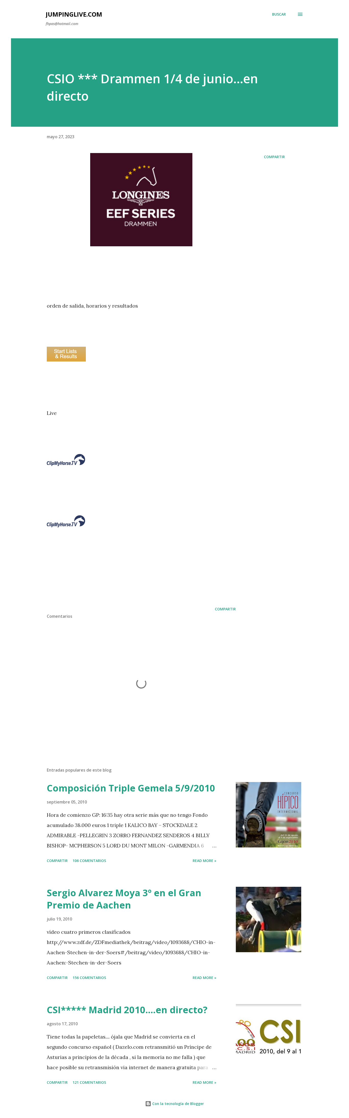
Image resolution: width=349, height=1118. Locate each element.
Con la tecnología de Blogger (177, 1103)
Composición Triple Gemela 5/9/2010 (131, 788)
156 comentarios (89, 977)
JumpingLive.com (74, 14)
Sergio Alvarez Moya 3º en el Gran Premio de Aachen (124, 899)
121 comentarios (89, 1082)
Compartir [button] (274, 156)
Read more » (204, 860)
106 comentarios (89, 860)
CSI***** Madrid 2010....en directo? (127, 1010)
